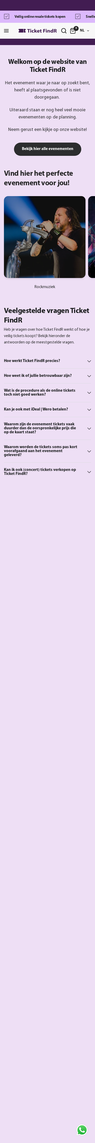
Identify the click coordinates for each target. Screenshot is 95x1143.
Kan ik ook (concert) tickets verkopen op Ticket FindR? (40, 472)
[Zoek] (63, 31)
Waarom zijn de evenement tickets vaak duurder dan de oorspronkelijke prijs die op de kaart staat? (40, 428)
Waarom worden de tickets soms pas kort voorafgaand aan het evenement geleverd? (40, 451)
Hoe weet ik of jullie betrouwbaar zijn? (38, 376)
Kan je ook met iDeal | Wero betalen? (36, 410)
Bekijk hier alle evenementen (47, 149)
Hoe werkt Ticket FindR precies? (32, 361)
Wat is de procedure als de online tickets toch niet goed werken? (39, 393)
